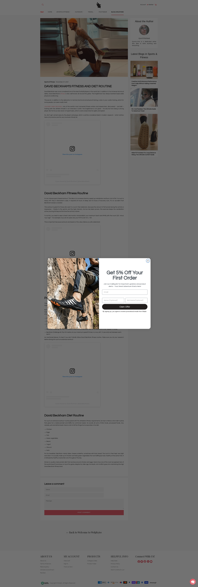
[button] (193, 582)
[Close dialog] (148, 261)
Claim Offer (125, 307)
